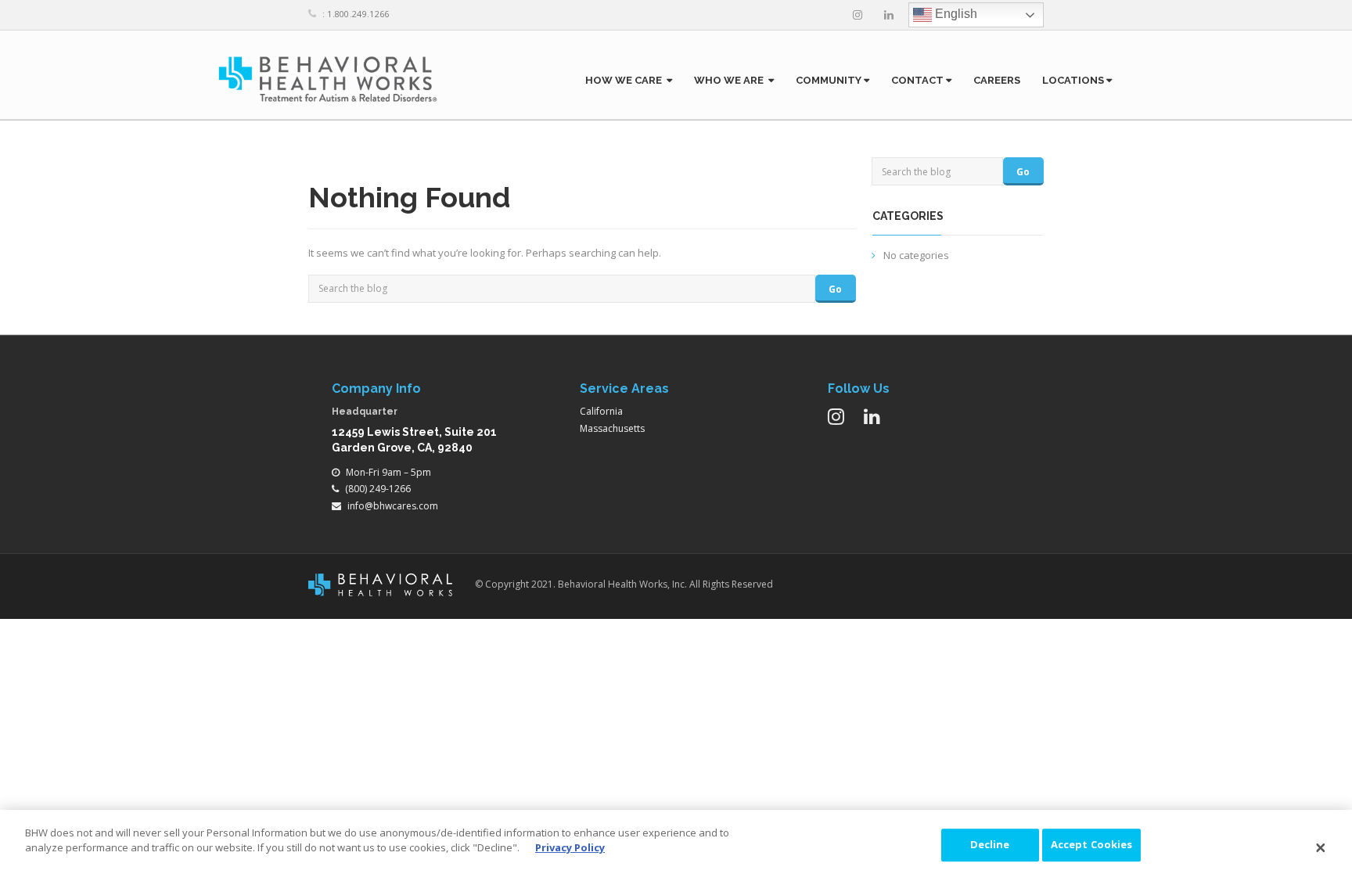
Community (830, 80)
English (954, 13)
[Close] (1320, 848)
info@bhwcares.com (392, 506)
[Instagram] (857, 15)
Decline (990, 844)
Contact (918, 80)
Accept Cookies (1092, 844)
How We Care (626, 80)
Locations (1074, 80)
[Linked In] (889, 15)
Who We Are (731, 80)
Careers (996, 80)
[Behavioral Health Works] (327, 78)
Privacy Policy (570, 847)
